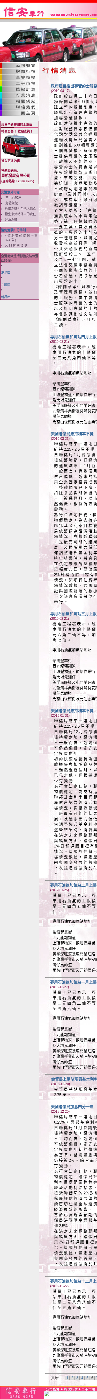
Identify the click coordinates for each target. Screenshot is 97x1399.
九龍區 (5, 285)
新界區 (5, 297)
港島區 (5, 273)
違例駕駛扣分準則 (13, 230)
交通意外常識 (10, 192)
